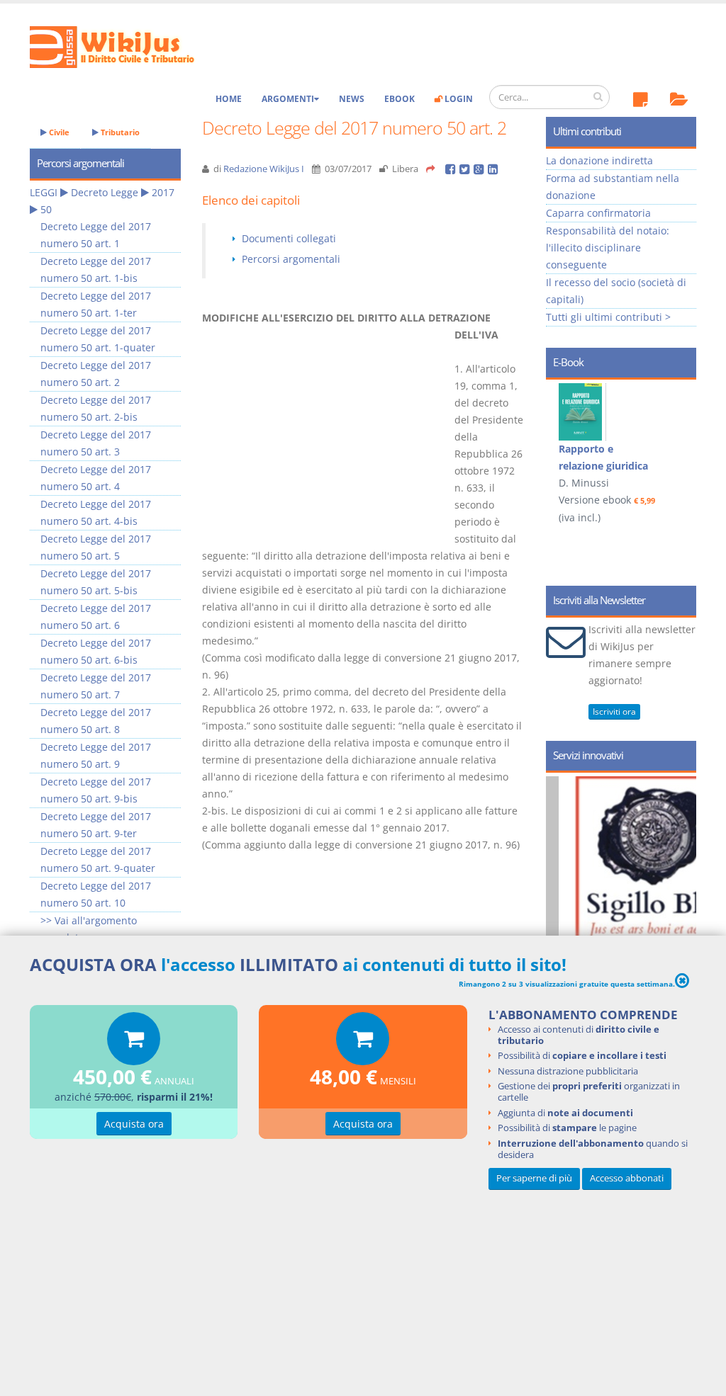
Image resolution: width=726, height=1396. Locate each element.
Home (229, 99)
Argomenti (288, 99)
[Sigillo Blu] (546, 900)
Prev (562, 447)
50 (46, 209)
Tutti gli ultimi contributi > (608, 317)
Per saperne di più (534, 1178)
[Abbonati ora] (134, 1042)
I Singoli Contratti (657, 448)
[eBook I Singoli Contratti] (637, 412)
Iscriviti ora (614, 711)
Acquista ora (134, 1123)
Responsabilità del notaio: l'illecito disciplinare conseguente (607, 247)
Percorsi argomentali (291, 259)
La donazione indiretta (599, 160)
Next (680, 447)
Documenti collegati (289, 238)
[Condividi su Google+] (481, 169)
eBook (399, 99)
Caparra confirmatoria (598, 213)
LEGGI (43, 192)
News (351, 99)
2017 (163, 192)
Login (457, 99)
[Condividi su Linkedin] (494, 169)
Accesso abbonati (627, 1178)
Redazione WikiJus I (263, 169)
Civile (58, 132)
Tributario (119, 132)
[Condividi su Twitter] (466, 169)
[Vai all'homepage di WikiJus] (124, 45)
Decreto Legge (104, 192)
